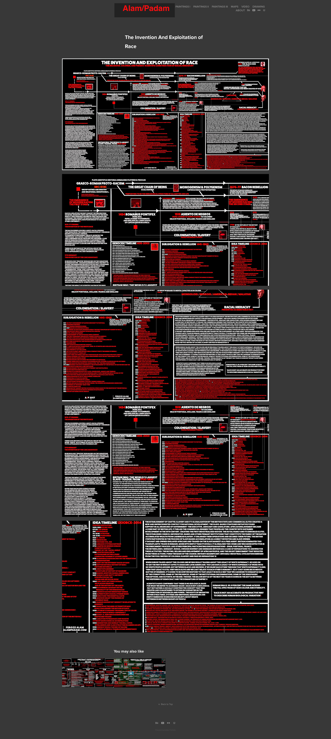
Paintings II (201, 6)
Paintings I (182, 6)
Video (245, 6)
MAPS (234, 6)
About (240, 10)
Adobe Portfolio (170, 730)
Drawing (259, 6)
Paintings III (220, 6)
